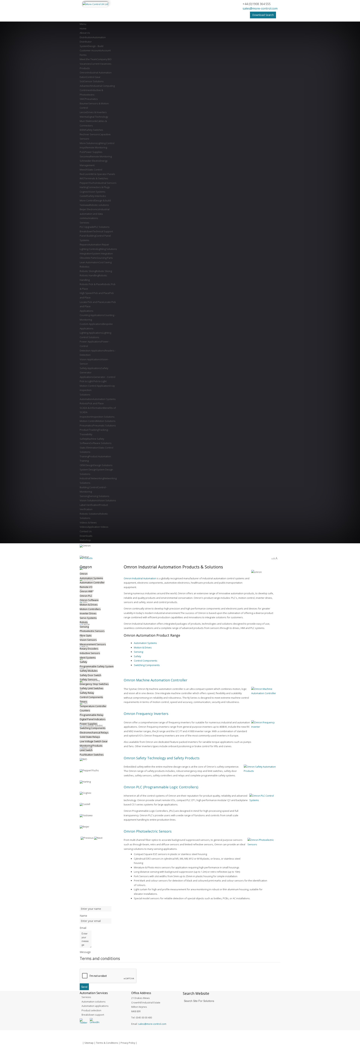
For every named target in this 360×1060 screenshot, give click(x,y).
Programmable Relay (92, 715)
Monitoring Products (91, 745)
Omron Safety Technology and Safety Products (162, 758)
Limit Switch (86, 750)
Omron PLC (86, 595)
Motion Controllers (90, 609)
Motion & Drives (143, 647)
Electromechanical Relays (94, 732)
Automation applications (95, 1006)
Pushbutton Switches (92, 754)
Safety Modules (89, 670)
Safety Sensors (88, 679)
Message (85, 952)
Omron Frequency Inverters (146, 713)
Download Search (263, 15)
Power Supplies (89, 723)
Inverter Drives (88, 613)
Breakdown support (93, 1014)
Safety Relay (87, 692)
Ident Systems (88, 657)
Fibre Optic (86, 635)
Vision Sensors (88, 639)
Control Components (145, 660)
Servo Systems (88, 618)
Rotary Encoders (89, 648)
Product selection (91, 1010)
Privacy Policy (128, 1042)
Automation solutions (94, 1001)
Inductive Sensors (90, 653)
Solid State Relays (90, 737)
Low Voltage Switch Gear (94, 741)
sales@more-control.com (260, 8)
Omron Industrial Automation (140, 578)
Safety (137, 656)
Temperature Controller (93, 706)
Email (83, 928)
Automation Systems (145, 643)
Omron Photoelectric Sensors (148, 831)
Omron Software (89, 600)
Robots (84, 622)
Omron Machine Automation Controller (155, 680)
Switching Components (147, 665)
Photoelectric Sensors (92, 631)
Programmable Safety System (97, 666)
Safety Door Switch (90, 675)
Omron (84, 573)
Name (83, 915)
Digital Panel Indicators (93, 719)
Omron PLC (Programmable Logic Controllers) (161, 787)
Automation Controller (92, 582)
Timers (83, 701)
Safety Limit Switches (92, 688)
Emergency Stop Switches (94, 684)
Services (86, 997)
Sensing (138, 651)
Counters (85, 710)
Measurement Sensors (93, 644)
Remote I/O (86, 587)
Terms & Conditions (107, 1042)
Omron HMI (86, 591)
